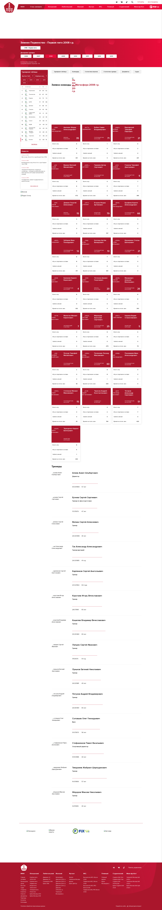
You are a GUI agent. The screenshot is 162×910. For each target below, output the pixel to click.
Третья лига (33, 887)
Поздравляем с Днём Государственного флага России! (32, 180)
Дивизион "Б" (46, 879)
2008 (50, 56)
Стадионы (23, 890)
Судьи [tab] (137, 71)
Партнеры (23, 898)
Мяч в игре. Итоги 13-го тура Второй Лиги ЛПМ (34, 157)
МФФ (22, 7)
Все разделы (153, 2)
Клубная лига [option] (39, 76)
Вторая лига (33, 885)
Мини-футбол (139, 7)
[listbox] (27, 76)
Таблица (34, 144)
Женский (80, 7)
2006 (26, 56)
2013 (111, 56)
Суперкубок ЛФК (48, 881)
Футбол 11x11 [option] (26, 76)
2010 (75, 56)
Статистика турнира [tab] (110, 71)
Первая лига (33, 883)
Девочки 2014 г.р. (61, 883)
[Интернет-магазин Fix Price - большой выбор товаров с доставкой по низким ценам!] (81, 831)
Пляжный (110, 7)
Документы (24, 896)
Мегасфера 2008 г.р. (87, 84)
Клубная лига (33, 881)
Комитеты (23, 892)
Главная (23, 877)
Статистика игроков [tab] (91, 71)
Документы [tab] (125, 71)
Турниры (140, 2)
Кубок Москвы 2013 (35, 896)
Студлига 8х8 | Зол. (118, 877)
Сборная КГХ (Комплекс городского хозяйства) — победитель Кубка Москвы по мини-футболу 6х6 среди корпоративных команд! (33, 172)
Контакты (23, 900)
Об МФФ (23, 879)
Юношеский (52, 7)
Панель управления (134, 867)
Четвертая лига (34, 890)
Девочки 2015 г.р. (61, 881)
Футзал (91, 7)
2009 (63, 56)
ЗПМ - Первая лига (30, 48)
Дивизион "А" (46, 877)
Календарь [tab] (75, 71)
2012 (99, 56)
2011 (87, 56)
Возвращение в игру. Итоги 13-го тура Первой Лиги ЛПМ (34, 163)
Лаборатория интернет (135, 906)
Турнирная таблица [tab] (60, 71)
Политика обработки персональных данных (33, 906)
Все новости (34, 186)
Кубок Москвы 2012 (35, 894)
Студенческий (124, 7)
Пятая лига (33, 892)
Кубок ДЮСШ (73, 883)
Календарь (24, 902)
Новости (23, 894)
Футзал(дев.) (59, 877)
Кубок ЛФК (46, 883)
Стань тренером (36, 7)
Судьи (22, 887)
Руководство (24, 881)
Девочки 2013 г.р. (61, 885)
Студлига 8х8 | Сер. (118, 879)
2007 (38, 56)
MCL (100, 7)
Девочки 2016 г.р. (61, 879)
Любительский (67, 7)
